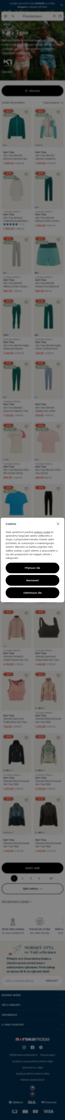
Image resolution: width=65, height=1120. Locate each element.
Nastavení (32, 580)
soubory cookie (42, 532)
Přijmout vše (32, 567)
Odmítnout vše (32, 592)
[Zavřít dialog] (58, 524)
